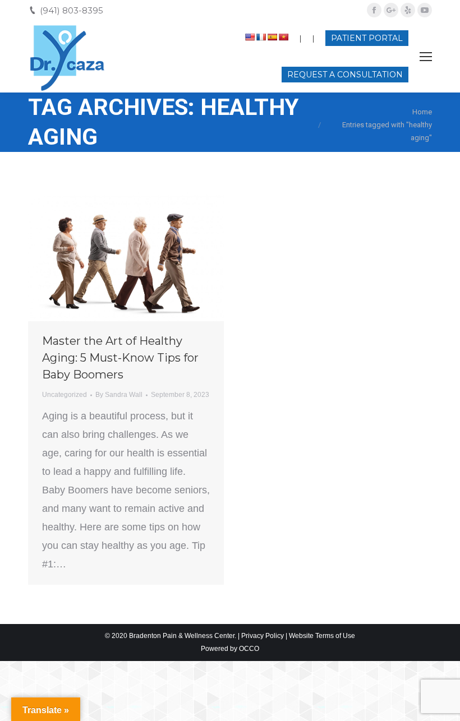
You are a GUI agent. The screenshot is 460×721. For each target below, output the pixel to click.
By (118, 395)
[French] (261, 37)
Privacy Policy (262, 636)
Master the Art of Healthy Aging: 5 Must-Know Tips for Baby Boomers (120, 357)
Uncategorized (64, 395)
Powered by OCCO (230, 649)
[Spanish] (272, 37)
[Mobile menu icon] (426, 56)
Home (422, 112)
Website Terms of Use (322, 636)
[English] (250, 37)
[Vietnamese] (283, 37)
